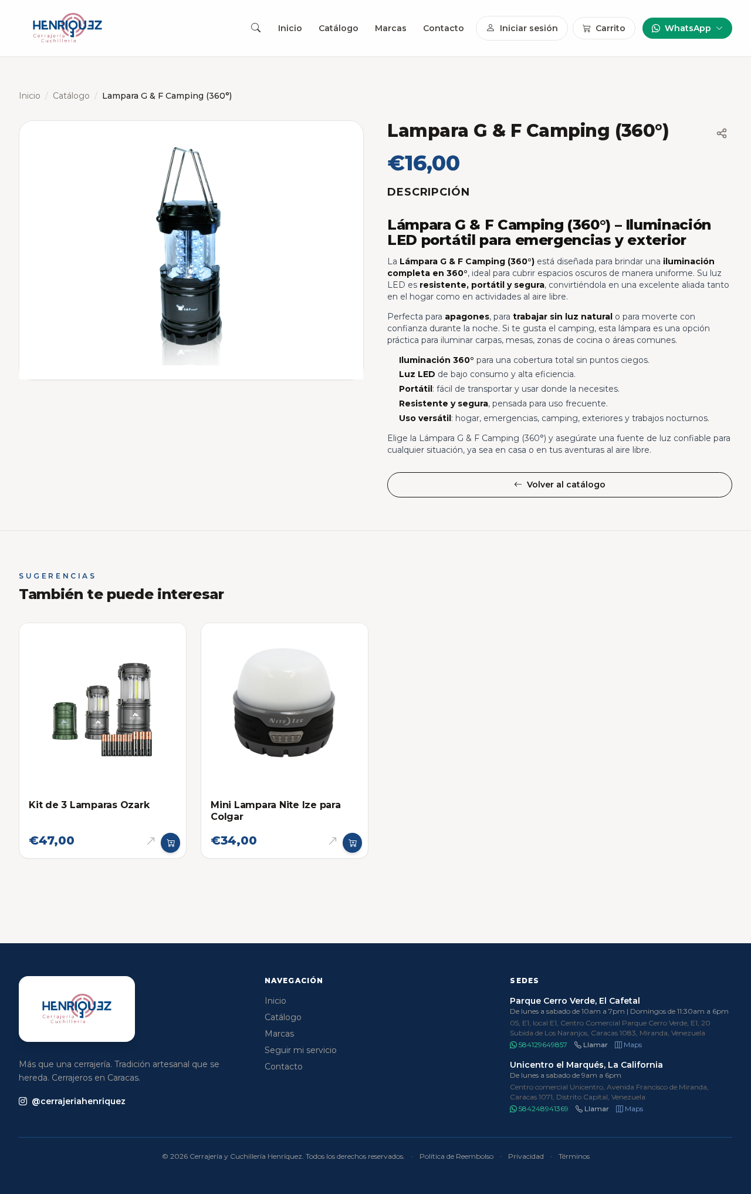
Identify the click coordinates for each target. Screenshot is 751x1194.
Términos (574, 1156)
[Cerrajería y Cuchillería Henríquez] (67, 28)
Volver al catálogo (566, 484)
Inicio (290, 28)
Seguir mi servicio (301, 1050)
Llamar (594, 1044)
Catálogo (338, 28)
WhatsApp (688, 28)
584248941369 (543, 1108)
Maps (632, 1044)
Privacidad (526, 1156)
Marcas (391, 28)
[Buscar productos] (255, 28)
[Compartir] (721, 133)
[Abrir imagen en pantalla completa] (191, 250)
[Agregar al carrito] (171, 843)
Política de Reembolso (456, 1156)
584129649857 (542, 1044)
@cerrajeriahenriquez (79, 1101)
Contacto (443, 28)
